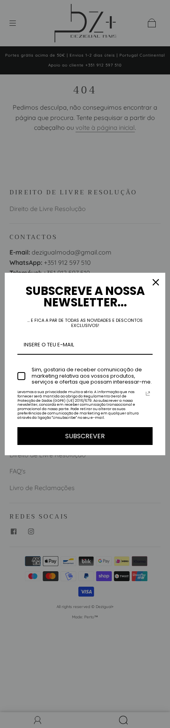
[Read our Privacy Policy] (148, 393)
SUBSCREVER (85, 436)
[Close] (155, 282)
